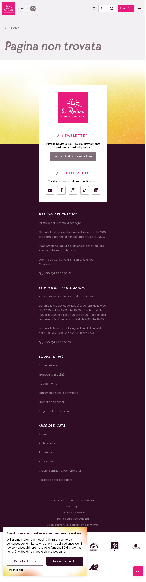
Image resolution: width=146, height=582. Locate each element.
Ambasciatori (47, 443)
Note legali (73, 506)
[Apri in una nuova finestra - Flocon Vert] (115, 546)
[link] (73, 107)
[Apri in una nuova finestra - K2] (94, 567)
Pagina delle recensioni (54, 411)
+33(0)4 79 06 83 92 (57, 342)
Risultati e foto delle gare (55, 480)
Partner (43, 434)
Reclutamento (48, 383)
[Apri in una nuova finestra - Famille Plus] (94, 546)
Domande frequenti (52, 402)
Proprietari (46, 452)
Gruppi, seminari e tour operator (60, 470)
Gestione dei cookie (73, 512)
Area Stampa (47, 461)
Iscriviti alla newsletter (72, 156)
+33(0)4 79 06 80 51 (57, 273)
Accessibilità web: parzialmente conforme (72, 524)
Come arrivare (48, 365)
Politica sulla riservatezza (73, 518)
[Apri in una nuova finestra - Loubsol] (135, 546)
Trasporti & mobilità (52, 374)
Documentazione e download (58, 393)
